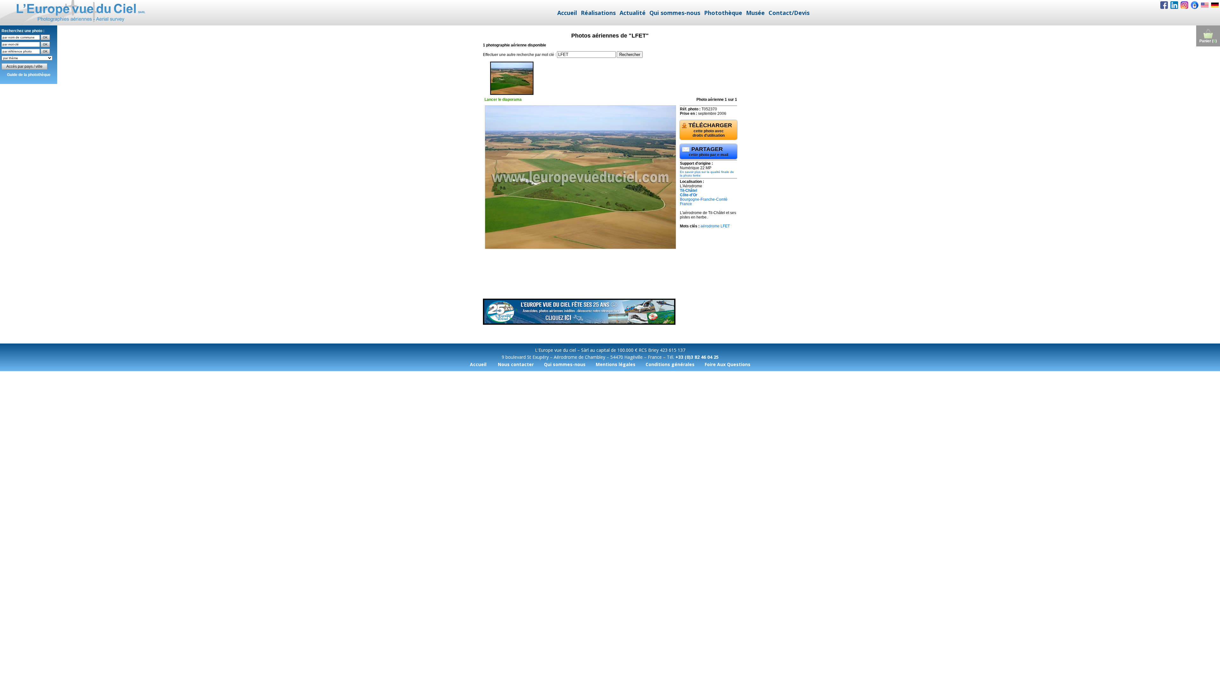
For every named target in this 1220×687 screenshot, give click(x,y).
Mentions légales (615, 364)
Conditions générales (670, 364)
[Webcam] (1194, 5)
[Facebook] (1164, 5)
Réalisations (598, 13)
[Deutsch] (1215, 5)
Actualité (633, 13)
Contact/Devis (789, 13)
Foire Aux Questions (727, 364)
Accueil (567, 13)
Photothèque (723, 13)
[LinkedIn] (1174, 5)
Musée (755, 13)
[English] (1205, 5)
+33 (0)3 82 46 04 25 (697, 357)
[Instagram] (1184, 5)
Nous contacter (516, 364)
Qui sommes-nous (674, 13)
